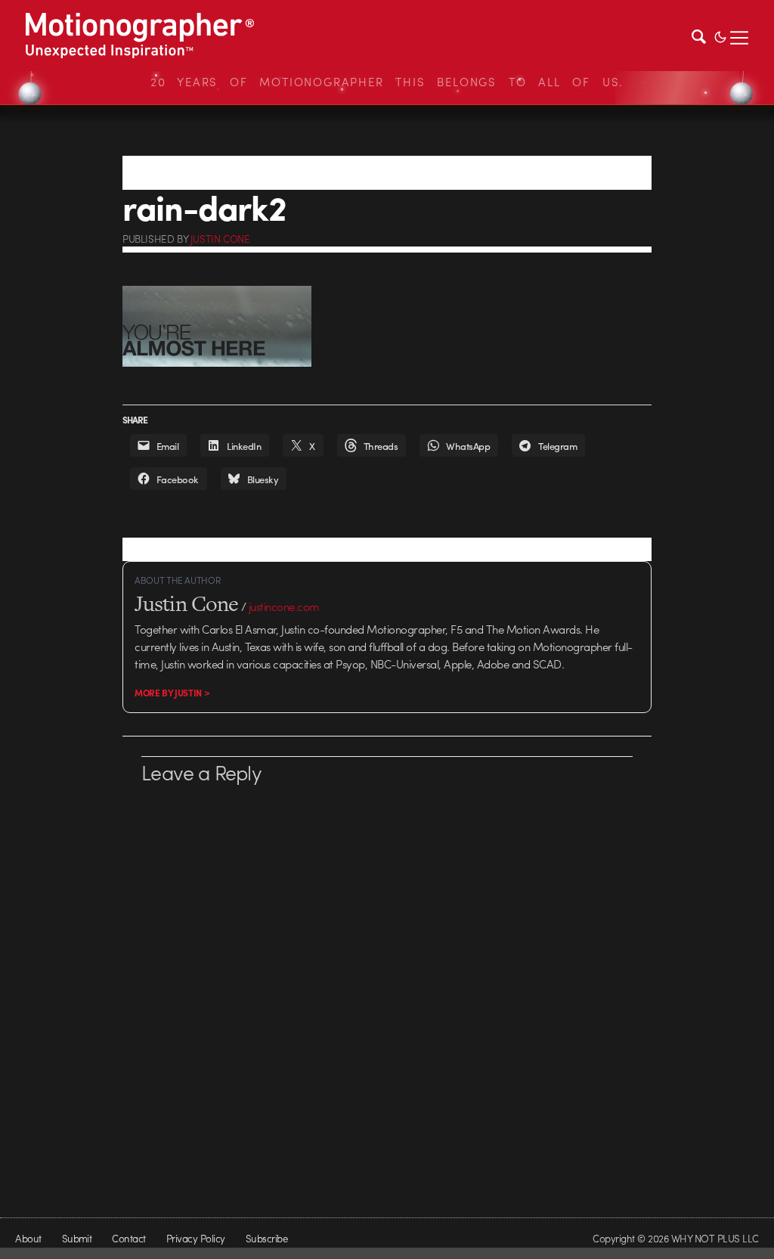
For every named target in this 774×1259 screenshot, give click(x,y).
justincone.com (284, 606)
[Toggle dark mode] (720, 35)
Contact (128, 1238)
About (28, 1238)
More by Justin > (172, 692)
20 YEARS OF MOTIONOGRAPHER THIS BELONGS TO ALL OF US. (387, 81)
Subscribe (266, 1238)
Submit (77, 1238)
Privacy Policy (195, 1238)
